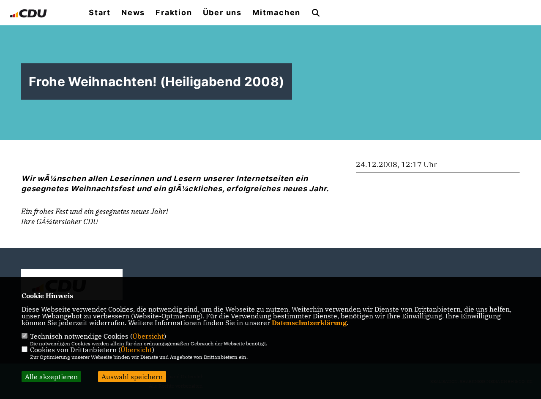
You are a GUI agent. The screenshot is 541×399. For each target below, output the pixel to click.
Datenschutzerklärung (309, 322)
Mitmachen (276, 12)
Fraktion (174, 12)
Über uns (222, 12)
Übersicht (148, 336)
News (133, 12)
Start (100, 12)
